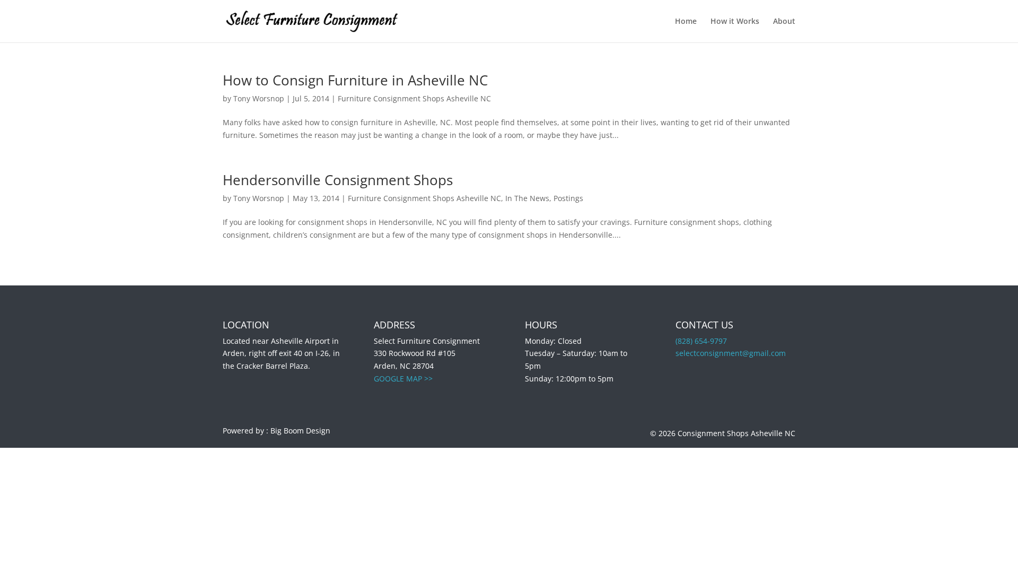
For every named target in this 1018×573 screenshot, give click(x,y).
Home (686, 22)
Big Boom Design (300, 431)
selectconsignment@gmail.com (730, 353)
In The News (527, 198)
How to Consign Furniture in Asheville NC (355, 80)
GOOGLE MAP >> (403, 379)
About (784, 22)
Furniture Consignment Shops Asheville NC (414, 98)
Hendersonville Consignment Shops (338, 179)
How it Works (734, 22)
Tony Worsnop (258, 98)
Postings (568, 198)
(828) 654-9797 (701, 341)
